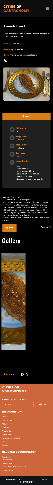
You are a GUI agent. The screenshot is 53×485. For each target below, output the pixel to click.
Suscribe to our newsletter (14, 399)
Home (4, 417)
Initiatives (5, 428)
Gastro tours (7, 435)
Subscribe (42, 404)
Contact (5, 445)
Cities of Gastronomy (10, 420)
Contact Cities (7, 470)
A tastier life (6, 431)
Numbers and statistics (11, 438)
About (4, 424)
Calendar (5, 442)
